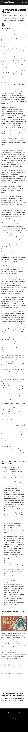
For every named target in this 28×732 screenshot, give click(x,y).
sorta (6, 111)
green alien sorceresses (17, 658)
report (13, 580)
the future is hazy (20, 152)
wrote (12, 267)
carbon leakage (12, 237)
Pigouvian (4, 249)
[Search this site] (23, 2)
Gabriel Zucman (18, 166)
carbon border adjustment (16, 101)
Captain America (5, 637)
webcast (19, 364)
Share (23, 26)
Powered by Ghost (14, 721)
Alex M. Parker (5, 28)
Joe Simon (12, 635)
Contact (14, 718)
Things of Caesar (7, 2)
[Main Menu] (26, 2)
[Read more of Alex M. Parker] (3, 25)
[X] (14, 715)
